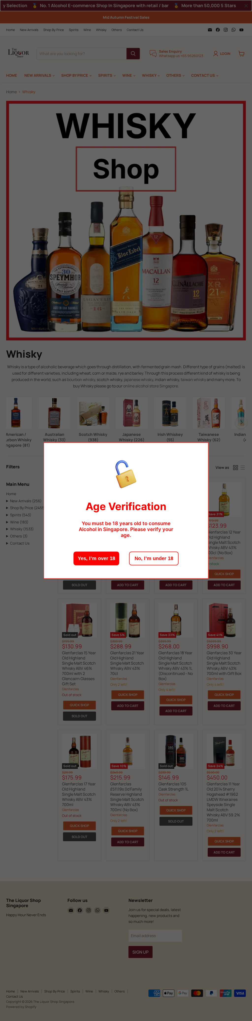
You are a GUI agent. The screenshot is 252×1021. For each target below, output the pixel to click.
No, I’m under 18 (154, 558)
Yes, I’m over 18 (96, 558)
